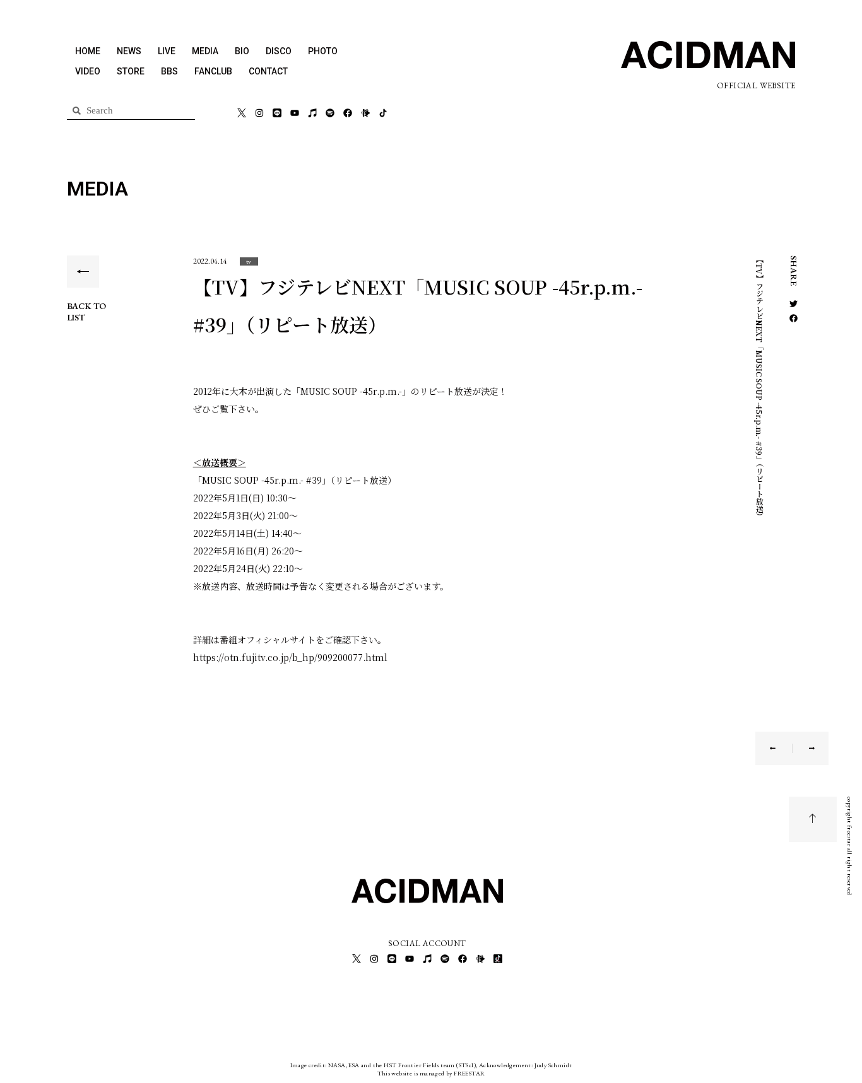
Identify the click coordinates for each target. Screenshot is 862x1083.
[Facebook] (348, 113)
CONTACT (268, 71)
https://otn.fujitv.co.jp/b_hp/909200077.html (290, 657)
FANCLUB (213, 71)
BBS (169, 71)
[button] (249, 261)
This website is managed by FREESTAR (431, 1073)
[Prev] (781, 748)
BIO (242, 51)
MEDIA (205, 51)
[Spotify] (330, 113)
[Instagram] (259, 113)
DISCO (279, 51)
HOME (87, 51)
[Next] (804, 748)
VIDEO (87, 71)
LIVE (166, 51)
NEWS (129, 51)
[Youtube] (295, 113)
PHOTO (323, 51)
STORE (131, 71)
